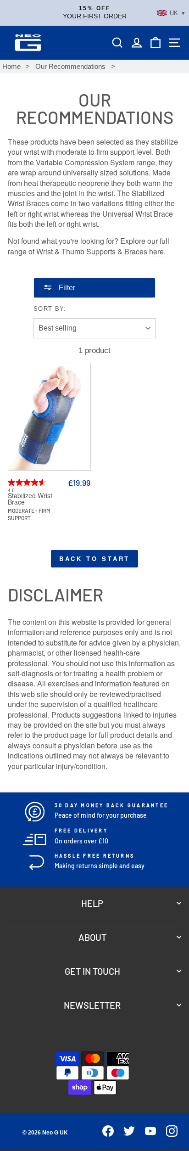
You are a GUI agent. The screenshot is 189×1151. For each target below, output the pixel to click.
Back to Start (94, 558)
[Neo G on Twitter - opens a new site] (125, 1134)
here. (157, 252)
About (92, 937)
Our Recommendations (70, 66)
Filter (66, 288)
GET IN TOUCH (92, 971)
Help (92, 903)
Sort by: (50, 308)
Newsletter (92, 1005)
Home (11, 66)
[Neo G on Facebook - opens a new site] (103, 1134)
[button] (94, 13)
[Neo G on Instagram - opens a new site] (167, 1134)
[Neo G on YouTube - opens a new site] (146, 1134)
